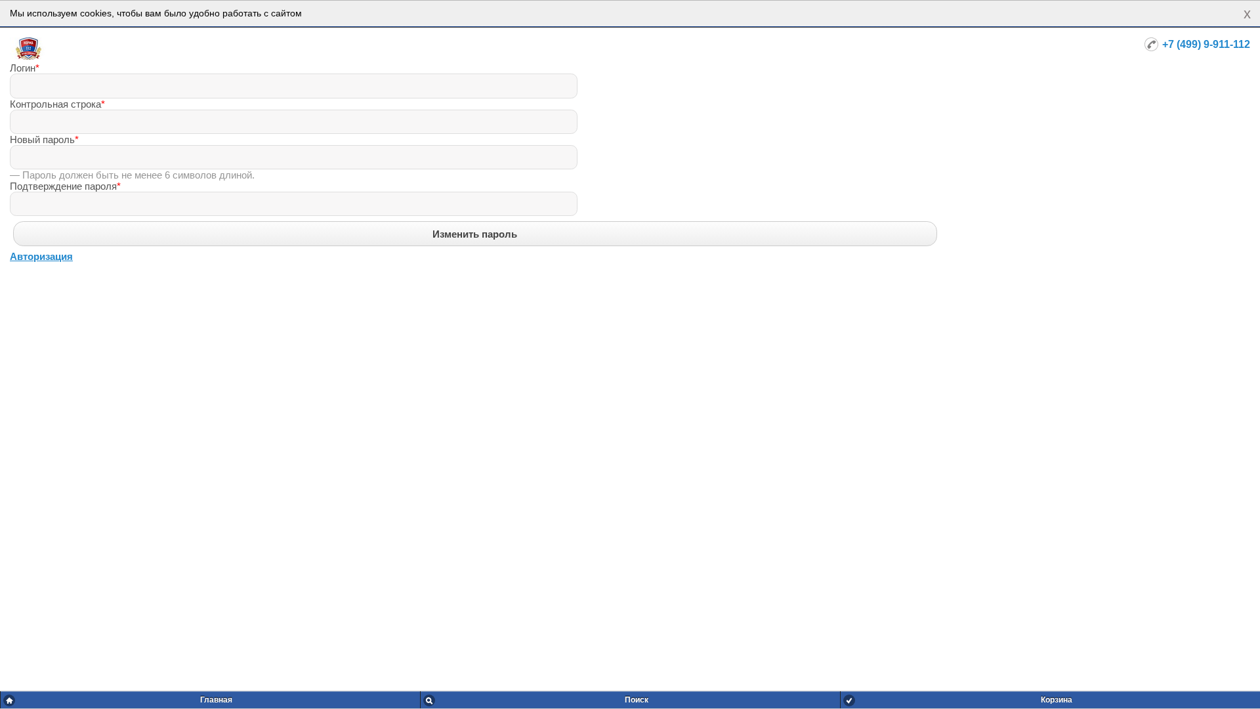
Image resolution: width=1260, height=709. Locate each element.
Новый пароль (44, 139)
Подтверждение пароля (65, 186)
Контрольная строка (57, 104)
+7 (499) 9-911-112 (1206, 44)
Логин (24, 68)
